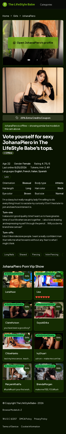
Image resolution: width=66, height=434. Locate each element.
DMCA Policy (25, 419)
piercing (36, 254)
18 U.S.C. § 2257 (10, 419)
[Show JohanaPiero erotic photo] (28, 59)
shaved (23, 254)
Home (6, 15)
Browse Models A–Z (12, 410)
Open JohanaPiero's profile (37, 43)
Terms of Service (10, 426)
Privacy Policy (40, 419)
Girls (15, 15)
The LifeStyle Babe (19, 4)
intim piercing (51, 254)
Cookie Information (30, 426)
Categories (46, 4)
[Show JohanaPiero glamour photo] (37, 59)
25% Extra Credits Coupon (37, 118)
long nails (9, 254)
